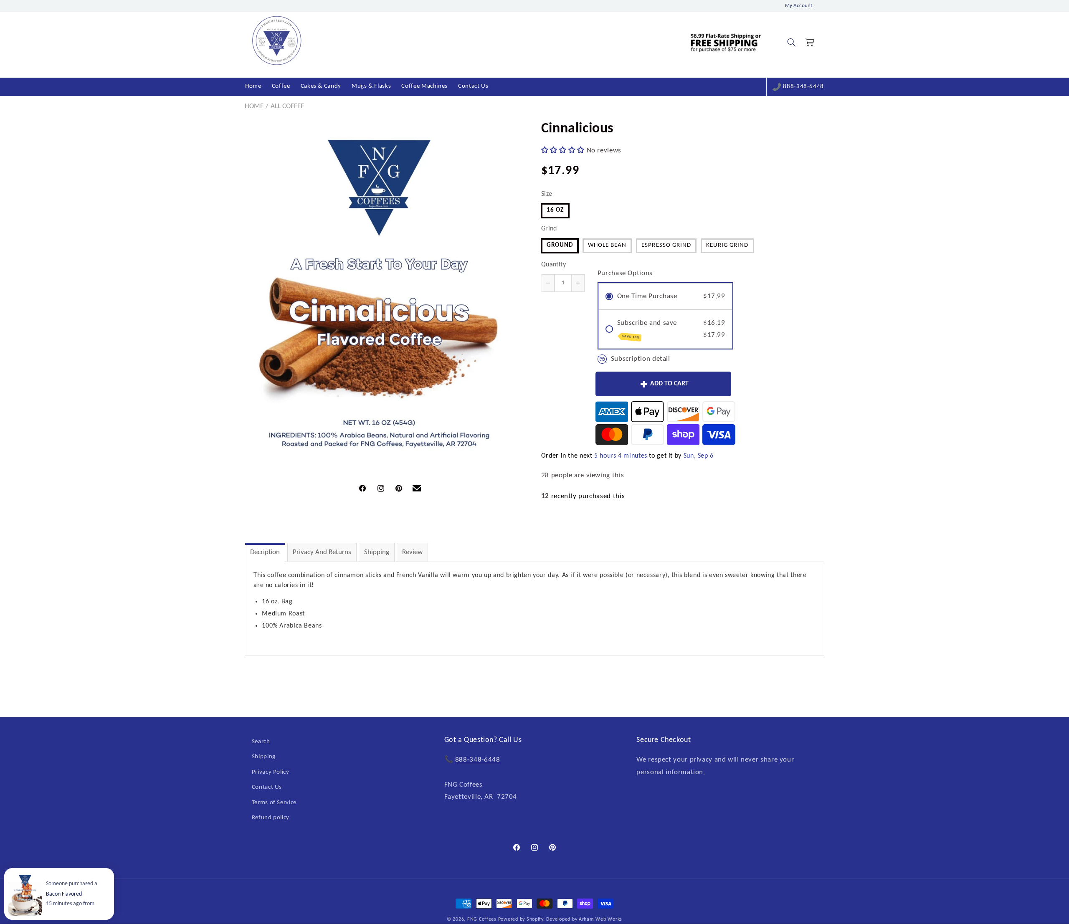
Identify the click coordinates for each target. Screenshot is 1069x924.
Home (254, 106)
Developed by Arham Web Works (584, 919)
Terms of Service (274, 802)
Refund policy (270, 818)
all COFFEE (287, 106)
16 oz (555, 210)
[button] (791, 42)
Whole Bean (607, 245)
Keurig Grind (727, 245)
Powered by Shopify (520, 919)
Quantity (553, 264)
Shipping (376, 552)
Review (412, 552)
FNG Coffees (482, 919)
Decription (265, 552)
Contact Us (267, 787)
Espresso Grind (666, 245)
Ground (560, 245)
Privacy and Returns (322, 552)
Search (261, 742)
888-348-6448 (803, 87)
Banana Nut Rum (66, 894)
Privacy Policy (270, 772)
